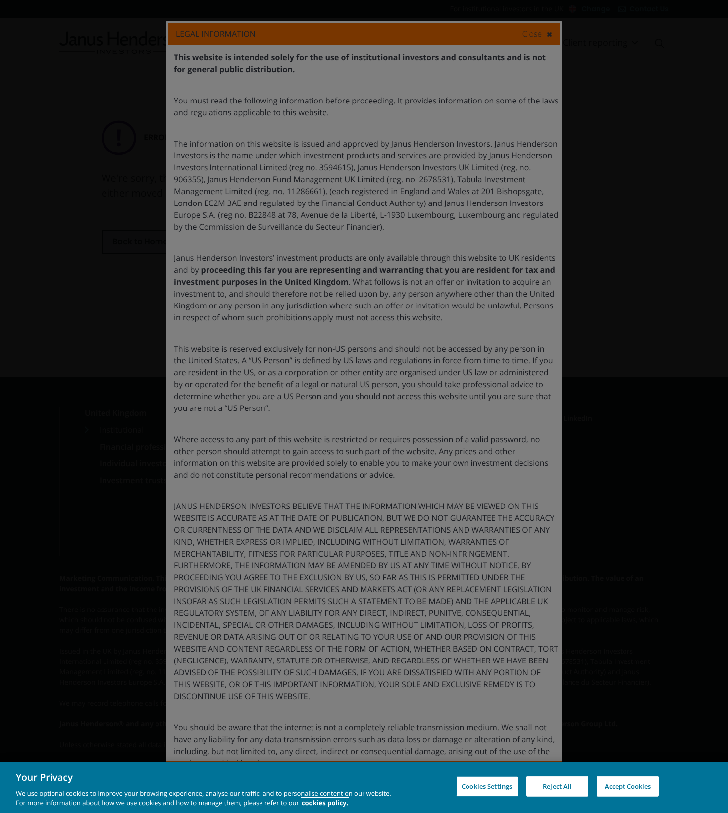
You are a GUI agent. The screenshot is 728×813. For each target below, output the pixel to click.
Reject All (557, 786)
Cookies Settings (487, 786)
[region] (364, 787)
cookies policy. (325, 802)
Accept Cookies (628, 786)
